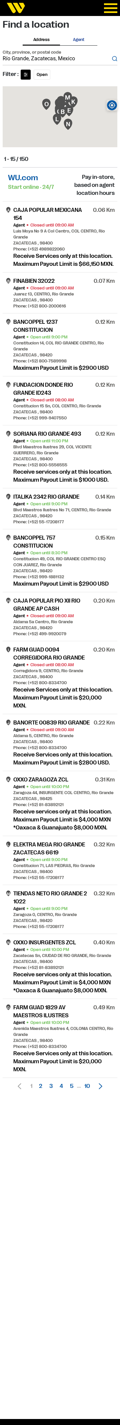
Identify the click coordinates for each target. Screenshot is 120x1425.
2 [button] (40, 1086)
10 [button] (87, 1086)
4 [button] (61, 1086)
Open (42, 74)
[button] (98, 1086)
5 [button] (71, 1086)
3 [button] (51, 1086)
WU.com (23, 178)
